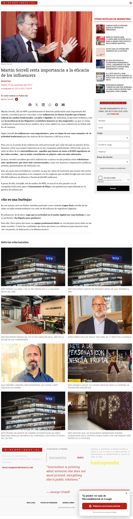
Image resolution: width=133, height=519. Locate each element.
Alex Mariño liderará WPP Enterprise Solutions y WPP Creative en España (29, 386)
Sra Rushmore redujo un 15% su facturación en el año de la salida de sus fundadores (32, 338)
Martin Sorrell (7, 99)
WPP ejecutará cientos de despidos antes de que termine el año (98, 290)
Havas (93, 457)
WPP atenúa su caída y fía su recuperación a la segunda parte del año (30, 290)
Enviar (113, 188)
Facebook (94, 449)
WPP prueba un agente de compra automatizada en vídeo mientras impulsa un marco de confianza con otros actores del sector (33, 435)
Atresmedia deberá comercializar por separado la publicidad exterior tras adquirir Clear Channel (119, 88)
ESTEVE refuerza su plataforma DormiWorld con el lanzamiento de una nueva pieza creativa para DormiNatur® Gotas (118, 64)
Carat (100, 457)
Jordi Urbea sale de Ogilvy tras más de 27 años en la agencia (99, 337)
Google (93, 451)
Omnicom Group (97, 454)
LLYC (100, 451)
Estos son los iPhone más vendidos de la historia (117, 50)
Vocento (124, 454)
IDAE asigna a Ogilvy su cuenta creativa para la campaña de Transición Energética (98, 386)
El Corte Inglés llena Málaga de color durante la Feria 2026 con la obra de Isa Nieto (119, 76)
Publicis (108, 451)
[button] (30, 105)
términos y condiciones (116, 168)
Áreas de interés (104, 157)
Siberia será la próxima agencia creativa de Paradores (116, 27)
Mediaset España (119, 449)
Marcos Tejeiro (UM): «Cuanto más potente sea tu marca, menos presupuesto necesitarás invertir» (118, 40)
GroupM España (112, 454)
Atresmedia (105, 449)
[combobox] (60, 457)
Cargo (99, 133)
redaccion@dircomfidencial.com (17, 467)
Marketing (6, 81)
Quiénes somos (68, 502)
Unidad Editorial (120, 451)
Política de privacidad (49, 502)
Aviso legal (31, 502)
